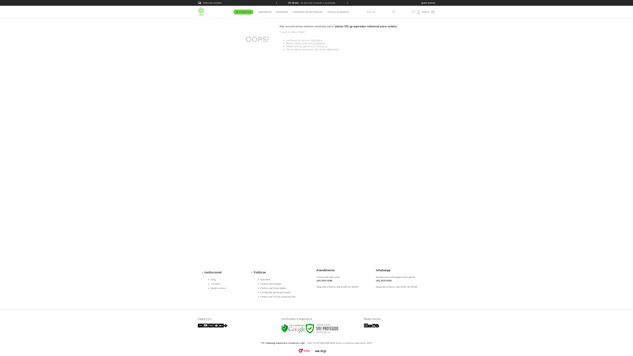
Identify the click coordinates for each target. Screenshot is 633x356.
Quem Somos (428, 2)
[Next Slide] (347, 3)
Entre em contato (212, 2)
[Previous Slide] (276, 3)
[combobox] (382, 12)
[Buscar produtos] (394, 11)
